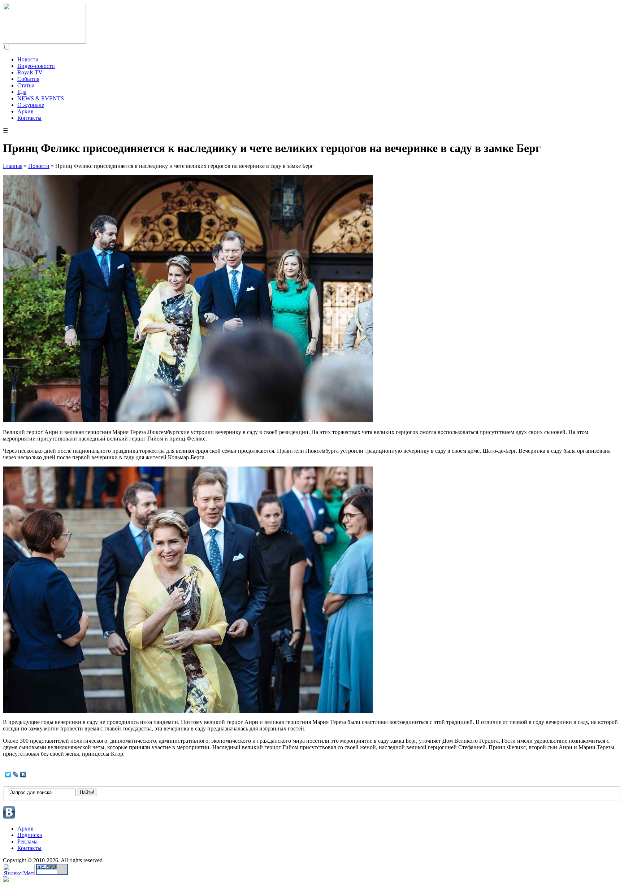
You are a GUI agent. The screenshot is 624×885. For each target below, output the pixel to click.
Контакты (29, 118)
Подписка (29, 835)
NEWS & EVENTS (40, 98)
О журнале (30, 105)
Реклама (27, 841)
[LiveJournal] (16, 774)
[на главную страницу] (44, 42)
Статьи (26, 85)
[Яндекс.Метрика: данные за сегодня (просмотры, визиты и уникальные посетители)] (19, 869)
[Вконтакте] (9, 818)
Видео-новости (36, 66)
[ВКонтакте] (23, 774)
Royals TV (30, 72)
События (28, 79)
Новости (28, 59)
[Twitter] (8, 774)
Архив (25, 111)
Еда (21, 92)
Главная (12, 166)
